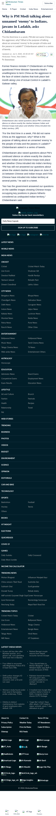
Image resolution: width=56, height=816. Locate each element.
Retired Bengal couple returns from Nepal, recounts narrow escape (39, 666)
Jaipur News (33, 322)
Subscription (6, 740)
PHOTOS (5, 451)
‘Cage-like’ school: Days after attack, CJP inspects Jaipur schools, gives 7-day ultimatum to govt (40, 718)
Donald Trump (7, 604)
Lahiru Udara (33, 297)
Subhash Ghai (6, 599)
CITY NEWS (6, 304)
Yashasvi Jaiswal (7, 293)
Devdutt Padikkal (8, 288)
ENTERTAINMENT (8, 347)
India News (33, 9)
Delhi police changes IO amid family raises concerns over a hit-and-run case (13, 691)
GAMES (4, 563)
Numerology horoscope (37, 613)
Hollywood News (35, 351)
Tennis (30, 519)
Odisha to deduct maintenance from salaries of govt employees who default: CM (13, 718)
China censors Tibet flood (11, 595)
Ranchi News (6, 340)
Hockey (4, 519)
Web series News (8, 365)
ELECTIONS (6, 544)
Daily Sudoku (6, 568)
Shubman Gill (33, 284)
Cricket (23, 9)
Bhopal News (33, 308)
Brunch (31, 407)
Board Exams (33, 387)
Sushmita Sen (33, 595)
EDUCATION (6, 382)
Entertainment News (9, 642)
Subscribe (48, 3)
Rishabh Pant (33, 293)
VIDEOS (4, 458)
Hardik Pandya (34, 288)
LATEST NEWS (7, 255)
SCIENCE (5, 478)
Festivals (31, 411)
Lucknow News (34, 326)
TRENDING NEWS (9, 586)
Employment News (35, 391)
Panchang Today (7, 617)
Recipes (31, 416)
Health (4, 416)
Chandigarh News (8, 313)
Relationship (6, 420)
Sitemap (4, 744)
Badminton (5, 515)
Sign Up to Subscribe (28, 238)
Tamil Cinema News (36, 356)
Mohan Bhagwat (8, 590)
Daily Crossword (34, 568)
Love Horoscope (7, 613)
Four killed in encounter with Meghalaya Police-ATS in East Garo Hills (14, 678)
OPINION (5, 484)
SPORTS (4, 510)
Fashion (4, 411)
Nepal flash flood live (36, 617)
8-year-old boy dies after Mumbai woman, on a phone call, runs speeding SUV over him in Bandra (13, 667)
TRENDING (6, 438)
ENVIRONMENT (8, 471)
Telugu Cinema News (9, 360)
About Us (5, 731)
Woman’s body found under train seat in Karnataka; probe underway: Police (14, 704)
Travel (30, 420)
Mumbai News (7, 331)
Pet (2, 425)
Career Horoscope (35, 608)
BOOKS (4, 531)
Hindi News (32, 646)
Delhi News (6, 317)
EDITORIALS (6, 491)
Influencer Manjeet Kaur (37, 590)
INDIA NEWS (6, 268)
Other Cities (33, 340)
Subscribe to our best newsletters (28, 225)
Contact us (24, 731)
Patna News (6, 335)
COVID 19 (5, 557)
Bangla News (33, 642)
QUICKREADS (7, 550)
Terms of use (43, 731)
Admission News (8, 387)
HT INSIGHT (6, 537)
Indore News (6, 322)
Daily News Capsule (10, 231)
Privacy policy (7, 735)
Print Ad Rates (25, 740)
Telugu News (6, 646)
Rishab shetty (33, 604)
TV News (31, 360)
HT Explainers (33, 651)
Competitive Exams (9, 391)
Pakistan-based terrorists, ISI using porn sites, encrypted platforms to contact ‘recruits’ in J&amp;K (39, 692)
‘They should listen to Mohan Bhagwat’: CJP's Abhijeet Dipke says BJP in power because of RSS (40, 679)
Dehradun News (34, 313)
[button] (3, 3)
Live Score (5, 284)
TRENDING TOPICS (9, 624)
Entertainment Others (36, 365)
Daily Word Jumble (9, 572)
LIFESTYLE (5, 402)
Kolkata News (6, 326)
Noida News (33, 331)
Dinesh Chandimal (8, 297)
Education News (34, 396)
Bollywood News (8, 351)
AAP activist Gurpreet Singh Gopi (14, 608)
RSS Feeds (24, 744)
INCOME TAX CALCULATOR (12, 579)
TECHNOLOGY (7, 504)
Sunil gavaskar (33, 599)
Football (31, 515)
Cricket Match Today (36, 279)
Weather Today (26, 735)
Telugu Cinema (34, 637)
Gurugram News (34, 317)
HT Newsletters (44, 735)
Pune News (32, 335)
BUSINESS (5, 445)
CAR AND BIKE (7, 497)
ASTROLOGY (6, 371)
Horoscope (5, 376)
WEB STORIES (7, 432)
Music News (6, 356)
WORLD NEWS (7, 261)
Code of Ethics (44, 740)
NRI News (5, 651)
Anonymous (9, 59)
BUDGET (5, 464)
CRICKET (5, 275)
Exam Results (6, 396)
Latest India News (11, 660)
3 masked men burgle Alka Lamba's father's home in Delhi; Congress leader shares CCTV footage (40, 705)
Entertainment (47, 9)
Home (4, 9)
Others (4, 524)
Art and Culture (7, 407)
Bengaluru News (7, 308)
